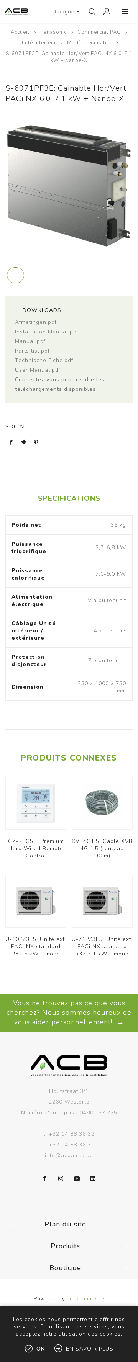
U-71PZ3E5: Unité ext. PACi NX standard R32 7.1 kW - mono (102, 946)
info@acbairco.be (69, 1155)
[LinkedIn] (93, 1179)
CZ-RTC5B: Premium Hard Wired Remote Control (36, 848)
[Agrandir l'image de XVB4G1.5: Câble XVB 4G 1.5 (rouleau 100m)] (102, 803)
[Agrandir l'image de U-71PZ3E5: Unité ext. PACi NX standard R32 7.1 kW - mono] (102, 901)
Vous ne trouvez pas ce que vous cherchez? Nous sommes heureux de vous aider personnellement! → (69, 1012)
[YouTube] (77, 1179)
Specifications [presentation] (69, 498)
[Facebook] (45, 1179)
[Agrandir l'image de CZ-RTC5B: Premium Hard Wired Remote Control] (36, 803)
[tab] (68, 498)
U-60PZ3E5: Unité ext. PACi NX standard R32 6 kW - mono (35, 946)
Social (15, 426)
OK (40, 1349)
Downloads (41, 310)
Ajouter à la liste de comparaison (15, 275)
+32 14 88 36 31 (72, 1144)
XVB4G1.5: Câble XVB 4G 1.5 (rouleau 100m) (102, 848)
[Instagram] (61, 1179)
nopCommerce (85, 1298)
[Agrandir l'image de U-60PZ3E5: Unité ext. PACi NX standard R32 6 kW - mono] (36, 901)
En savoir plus (89, 1348)
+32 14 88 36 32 (72, 1134)
